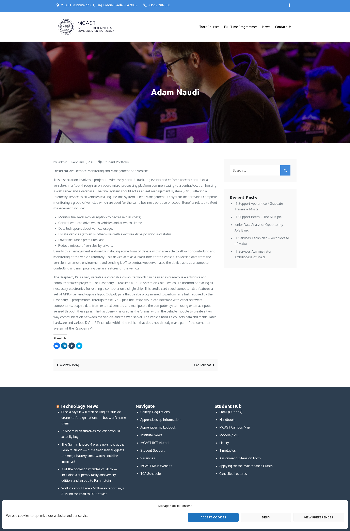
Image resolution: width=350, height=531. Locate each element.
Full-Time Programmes (240, 27)
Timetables (227, 450)
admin (62, 162)
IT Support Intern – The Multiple (258, 217)
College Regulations (155, 412)
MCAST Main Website (156, 466)
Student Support (152, 450)
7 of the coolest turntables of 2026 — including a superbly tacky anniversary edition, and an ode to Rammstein (89, 475)
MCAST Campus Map (234, 427)
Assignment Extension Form (240, 458)
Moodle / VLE (229, 435)
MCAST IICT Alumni (154, 443)
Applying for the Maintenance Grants (246, 466)
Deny (266, 517)
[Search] (285, 170)
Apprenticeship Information (160, 420)
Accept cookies (213, 517)
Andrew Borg (69, 365)
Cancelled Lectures (233, 474)
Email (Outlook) (230, 412)
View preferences (318, 517)
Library (224, 443)
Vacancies (147, 458)
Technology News (79, 406)
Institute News (151, 435)
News (266, 27)
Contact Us (283, 27)
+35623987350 (159, 5)
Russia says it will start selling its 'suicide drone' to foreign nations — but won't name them (93, 417)
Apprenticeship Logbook (158, 427)
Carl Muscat (202, 365)
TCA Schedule (150, 474)
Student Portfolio (116, 162)
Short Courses (208, 27)
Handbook (227, 420)
